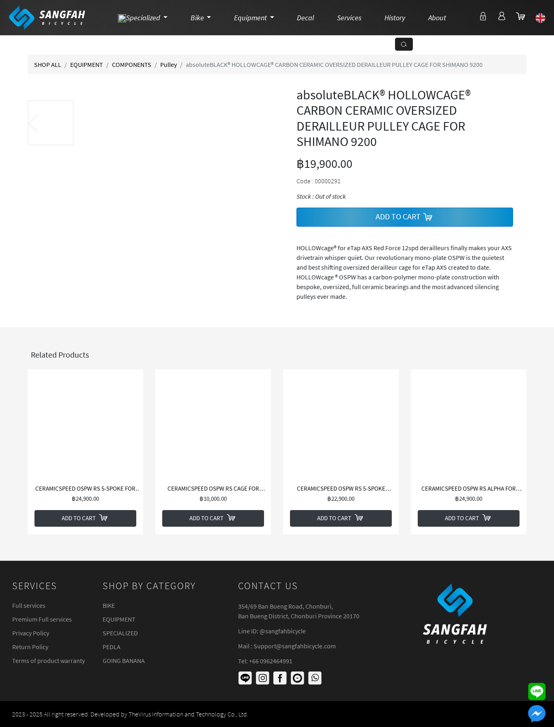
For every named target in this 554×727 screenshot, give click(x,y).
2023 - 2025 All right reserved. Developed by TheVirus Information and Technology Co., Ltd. (130, 714)
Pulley (168, 64)
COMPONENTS (131, 64)
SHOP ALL (47, 64)
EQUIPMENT (86, 64)
